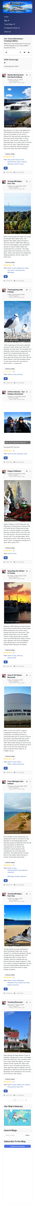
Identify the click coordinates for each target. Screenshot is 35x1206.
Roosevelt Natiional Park (16, 159)
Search (27, 1135)
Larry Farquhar (13, 81)
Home (6, 17)
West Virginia (12, 764)
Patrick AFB (12, 658)
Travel (11, 82)
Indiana (18, 876)
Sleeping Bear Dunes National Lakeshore (17, 871)
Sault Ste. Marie (25, 982)
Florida (20, 374)
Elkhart (24, 876)
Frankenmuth (20, 270)
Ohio (19, 762)
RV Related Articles (11, 28)
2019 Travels (20, 164)
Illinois (28, 1084)
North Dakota (22, 162)
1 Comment (19, 993)
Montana (11, 164)
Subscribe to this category (17, 1146)
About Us (7, 32)
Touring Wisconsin (15, 1002)
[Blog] (8, 20)
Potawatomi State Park (15, 1087)
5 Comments (20, 172)
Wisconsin (21, 1084)
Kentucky (21, 764)
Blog (5, 20)
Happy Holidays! (14, 471)
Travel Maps (8, 24)
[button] (20, 52)
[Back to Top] (32, 1203)
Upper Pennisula (13, 985)
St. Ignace (11, 270)
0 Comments (20, 281)
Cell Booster (12, 162)
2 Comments (20, 562)
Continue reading (10, 154)
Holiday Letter (22, 454)
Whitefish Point (13, 982)
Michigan (11, 272)
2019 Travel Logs (11, 60)
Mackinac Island (23, 268)
